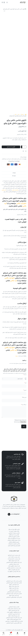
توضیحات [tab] (14, 172)
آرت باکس (21, 159)
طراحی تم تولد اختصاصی (14, 607)
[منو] (2, 2)
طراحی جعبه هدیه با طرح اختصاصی (14, 583)
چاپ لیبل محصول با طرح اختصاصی (14, 562)
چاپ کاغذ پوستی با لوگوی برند (14, 571)
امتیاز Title (24, 397)
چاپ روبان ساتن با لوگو (14, 586)
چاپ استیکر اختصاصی (14, 564)
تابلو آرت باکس (15, 190)
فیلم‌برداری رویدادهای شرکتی (14, 546)
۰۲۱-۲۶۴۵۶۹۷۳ (15, 514)
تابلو (23, 157)
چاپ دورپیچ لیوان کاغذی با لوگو (14, 619)
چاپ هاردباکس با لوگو (14, 584)
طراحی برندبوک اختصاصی (14, 533)
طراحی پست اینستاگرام (14, 535)
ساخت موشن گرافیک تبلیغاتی (14, 540)
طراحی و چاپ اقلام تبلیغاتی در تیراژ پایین (14, 621)
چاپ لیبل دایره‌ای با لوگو (14, 561)
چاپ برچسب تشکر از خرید (14, 557)
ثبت (24, 426)
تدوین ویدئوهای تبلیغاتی (14, 542)
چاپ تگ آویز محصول (14, 590)
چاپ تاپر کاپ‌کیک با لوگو (14, 610)
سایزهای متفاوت (14, 159)
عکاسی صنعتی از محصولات (14, 544)
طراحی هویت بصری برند (14, 531)
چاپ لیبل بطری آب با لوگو (14, 570)
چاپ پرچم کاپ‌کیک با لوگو (14, 616)
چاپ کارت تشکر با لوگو (14, 595)
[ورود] (7, 2)
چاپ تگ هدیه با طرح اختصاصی (14, 592)
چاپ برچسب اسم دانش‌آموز (14, 555)
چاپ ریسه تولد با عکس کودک (14, 609)
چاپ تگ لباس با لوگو (14, 588)
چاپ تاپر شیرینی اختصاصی (14, 614)
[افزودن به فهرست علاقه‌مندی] (25, 151)
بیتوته (16, 356)
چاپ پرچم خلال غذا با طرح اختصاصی (14, 618)
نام (25, 383)
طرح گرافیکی (4, 159)
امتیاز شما (25, 378)
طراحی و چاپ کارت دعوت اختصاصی (14, 593)
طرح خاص (9, 159)
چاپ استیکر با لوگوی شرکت (14, 566)
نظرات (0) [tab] (14, 175)
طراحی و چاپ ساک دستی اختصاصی (14, 581)
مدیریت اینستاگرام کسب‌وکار (14, 538)
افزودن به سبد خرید (11, 147)
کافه (21, 157)
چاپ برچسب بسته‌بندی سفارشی (14, 568)
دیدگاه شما (23, 404)
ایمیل (24, 390)
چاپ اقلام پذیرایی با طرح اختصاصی (14, 623)
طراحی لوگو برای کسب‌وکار (14, 529)
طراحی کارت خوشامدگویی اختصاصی (14, 597)
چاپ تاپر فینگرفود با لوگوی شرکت (14, 612)
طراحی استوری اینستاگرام (14, 536)
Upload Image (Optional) (20, 420)
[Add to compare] (23, 151)
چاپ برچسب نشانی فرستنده (14, 559)
